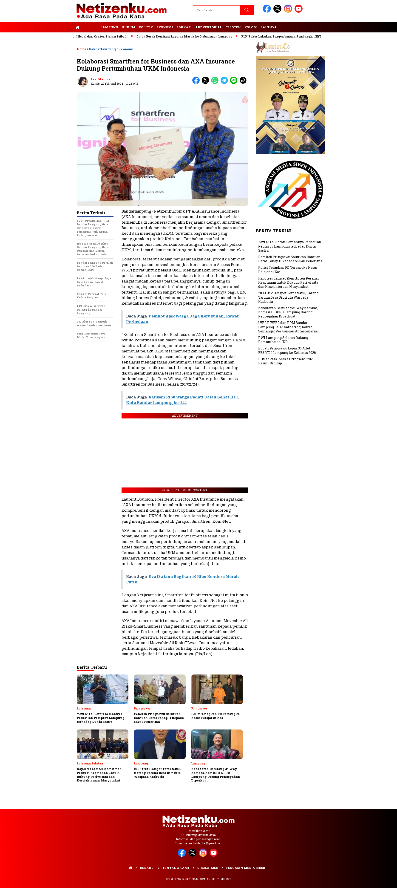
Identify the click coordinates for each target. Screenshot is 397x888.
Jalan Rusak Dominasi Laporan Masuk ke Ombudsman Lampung (163, 36)
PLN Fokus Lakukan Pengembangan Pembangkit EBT (260, 36)
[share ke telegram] (225, 83)
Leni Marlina (101, 79)
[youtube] (299, 11)
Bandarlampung (102, 49)
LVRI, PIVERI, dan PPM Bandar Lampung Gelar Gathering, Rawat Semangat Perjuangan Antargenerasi (288, 326)
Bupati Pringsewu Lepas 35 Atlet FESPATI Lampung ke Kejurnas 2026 (287, 350)
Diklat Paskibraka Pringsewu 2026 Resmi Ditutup (286, 361)
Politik (146, 27)
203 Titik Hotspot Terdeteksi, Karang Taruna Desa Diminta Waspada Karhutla (288, 297)
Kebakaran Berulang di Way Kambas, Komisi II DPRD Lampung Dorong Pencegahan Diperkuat (288, 312)
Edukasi (184, 27)
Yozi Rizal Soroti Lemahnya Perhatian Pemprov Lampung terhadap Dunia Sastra (289, 246)
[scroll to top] (381, 881)
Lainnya (269, 27)
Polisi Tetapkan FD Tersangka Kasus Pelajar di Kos (288, 269)
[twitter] (278, 11)
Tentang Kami (175, 868)
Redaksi (147, 868)
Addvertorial (208, 27)
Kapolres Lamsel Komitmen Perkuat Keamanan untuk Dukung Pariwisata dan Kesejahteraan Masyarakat (288, 282)
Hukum (128, 27)
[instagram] (289, 11)
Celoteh (233, 27)
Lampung (109, 27)
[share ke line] (234, 83)
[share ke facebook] (197, 83)
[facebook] (267, 11)
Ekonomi (165, 27)
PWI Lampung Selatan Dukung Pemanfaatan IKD (283, 339)
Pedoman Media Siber (245, 868)
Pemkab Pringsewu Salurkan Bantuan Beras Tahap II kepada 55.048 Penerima (290, 259)
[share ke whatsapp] (216, 83)
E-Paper (90, 27)
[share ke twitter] (206, 83)
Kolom (250, 27)
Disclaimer (207, 868)
